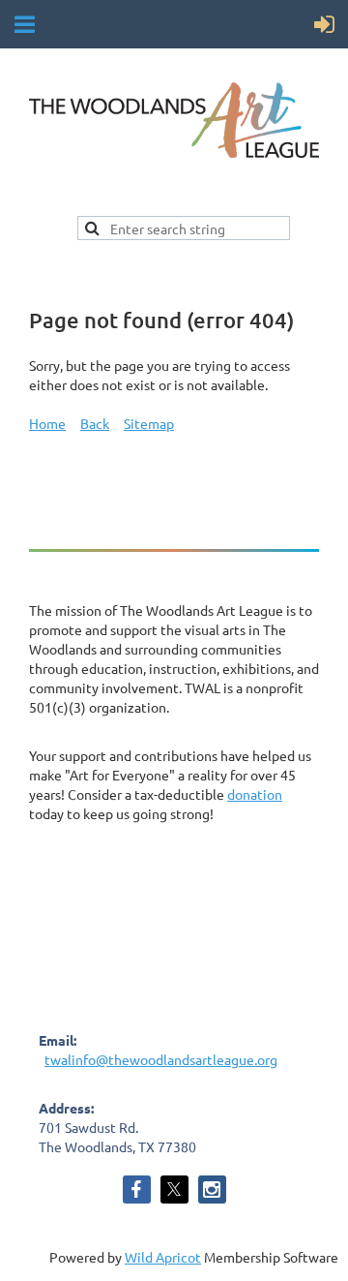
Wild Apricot (163, 1257)
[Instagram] (212, 1189)
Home (47, 423)
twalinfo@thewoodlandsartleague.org (160, 1059)
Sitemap (149, 423)
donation (254, 794)
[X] (174, 1189)
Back (94, 423)
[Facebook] (137, 1189)
